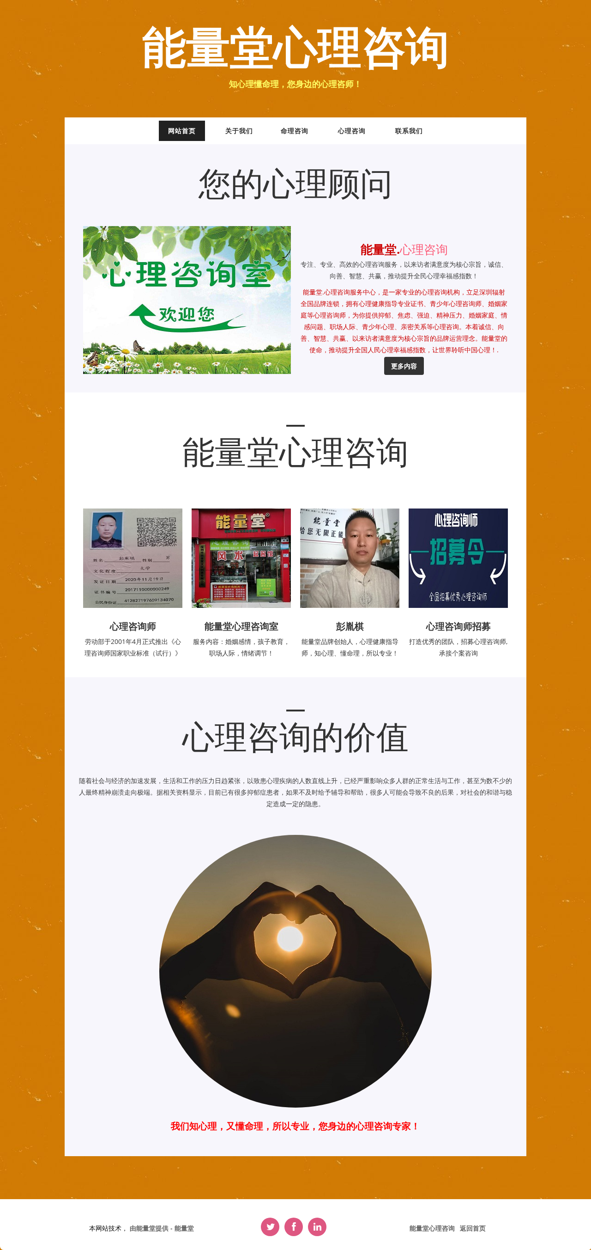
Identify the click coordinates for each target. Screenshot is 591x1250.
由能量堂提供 (150, 1228)
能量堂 (184, 1228)
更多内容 (404, 366)
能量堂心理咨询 (295, 49)
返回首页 (473, 1228)
